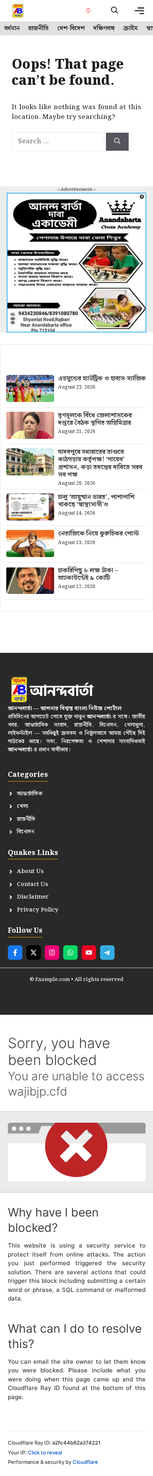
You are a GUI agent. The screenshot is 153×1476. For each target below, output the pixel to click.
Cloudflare (85, 1462)
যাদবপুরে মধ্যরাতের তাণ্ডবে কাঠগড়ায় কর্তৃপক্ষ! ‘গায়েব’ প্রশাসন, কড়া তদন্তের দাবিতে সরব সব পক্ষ (100, 463)
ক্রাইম (130, 28)
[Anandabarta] (18, 11)
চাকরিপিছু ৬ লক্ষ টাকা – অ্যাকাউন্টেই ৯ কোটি (88, 574)
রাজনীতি (38, 28)
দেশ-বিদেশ (71, 28)
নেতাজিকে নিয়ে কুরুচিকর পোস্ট (98, 534)
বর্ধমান (12, 28)
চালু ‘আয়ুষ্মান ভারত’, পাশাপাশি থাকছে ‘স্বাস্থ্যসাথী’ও (96, 501)
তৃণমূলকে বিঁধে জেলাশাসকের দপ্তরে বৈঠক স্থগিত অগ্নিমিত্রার (95, 419)
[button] (114, 11)
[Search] (117, 142)
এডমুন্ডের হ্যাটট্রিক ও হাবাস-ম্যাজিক (102, 379)
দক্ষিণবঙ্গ (104, 28)
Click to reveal (45, 1452)
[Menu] (139, 10)
